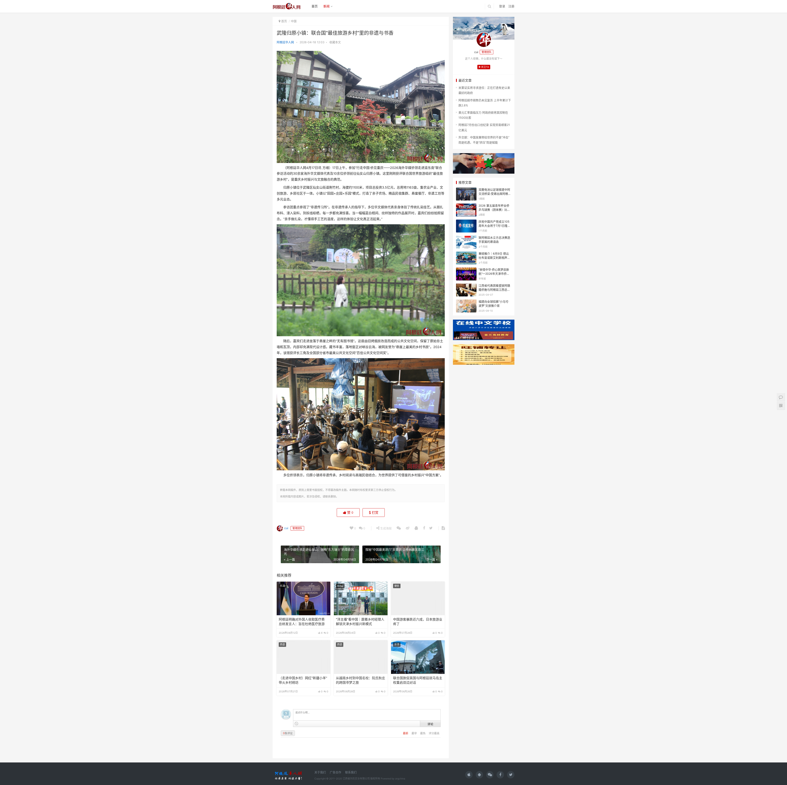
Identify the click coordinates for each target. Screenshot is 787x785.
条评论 (288, 733)
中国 (294, 21)
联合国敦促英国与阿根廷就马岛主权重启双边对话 (417, 680)
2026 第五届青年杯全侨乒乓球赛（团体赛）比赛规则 (494, 209)
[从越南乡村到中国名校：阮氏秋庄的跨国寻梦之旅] (361, 657)
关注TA (484, 66)
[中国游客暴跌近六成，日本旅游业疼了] (418, 598)
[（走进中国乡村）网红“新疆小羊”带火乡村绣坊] (303, 657)
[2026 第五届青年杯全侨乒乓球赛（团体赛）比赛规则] (466, 206)
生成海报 (385, 528)
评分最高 (434, 733)
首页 (315, 6)
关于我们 (320, 772)
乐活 (282, 585)
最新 (406, 733)
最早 (415, 733)
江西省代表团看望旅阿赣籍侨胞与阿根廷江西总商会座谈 (494, 289)
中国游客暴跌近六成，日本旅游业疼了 (417, 622)
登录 (502, 6)
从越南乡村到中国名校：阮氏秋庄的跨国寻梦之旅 (360, 680)
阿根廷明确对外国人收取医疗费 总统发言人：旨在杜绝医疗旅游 (302, 622)
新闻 (326, 6)
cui (285, 528)
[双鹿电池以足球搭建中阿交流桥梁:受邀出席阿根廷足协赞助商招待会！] (466, 190)
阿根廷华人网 (285, 42)
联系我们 (351, 772)
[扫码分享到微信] (399, 528)
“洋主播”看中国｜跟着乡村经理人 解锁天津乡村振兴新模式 (360, 622)
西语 (282, 644)
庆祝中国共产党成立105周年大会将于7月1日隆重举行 (494, 225)
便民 (396, 585)
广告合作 (335, 772)
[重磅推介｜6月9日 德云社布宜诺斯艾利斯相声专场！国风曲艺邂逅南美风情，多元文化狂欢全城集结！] (466, 254)
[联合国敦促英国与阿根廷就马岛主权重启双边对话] (418, 657)
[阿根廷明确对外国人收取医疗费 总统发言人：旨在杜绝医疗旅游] (303, 598)
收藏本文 (335, 42)
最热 (423, 733)
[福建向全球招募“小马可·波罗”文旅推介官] (466, 302)
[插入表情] (296, 724)
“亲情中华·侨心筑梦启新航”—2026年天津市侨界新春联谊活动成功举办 (494, 273)
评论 (430, 724)
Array (340, 585)
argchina (400, 778)
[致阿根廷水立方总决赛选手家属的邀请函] (466, 238)
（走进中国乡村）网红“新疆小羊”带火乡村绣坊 (303, 680)
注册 (511, 6)
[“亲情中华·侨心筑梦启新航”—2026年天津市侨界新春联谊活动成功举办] (466, 270)
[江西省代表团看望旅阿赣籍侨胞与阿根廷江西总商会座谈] (466, 286)
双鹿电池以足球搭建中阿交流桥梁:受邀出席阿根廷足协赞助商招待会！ (495, 193)
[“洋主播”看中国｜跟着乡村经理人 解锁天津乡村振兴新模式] (361, 598)
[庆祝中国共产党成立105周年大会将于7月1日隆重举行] (466, 222)
